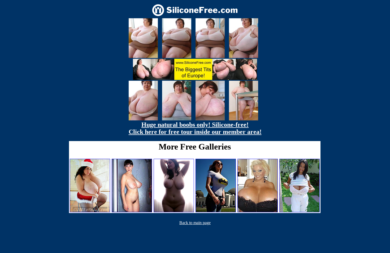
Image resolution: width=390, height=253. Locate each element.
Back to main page (195, 222)
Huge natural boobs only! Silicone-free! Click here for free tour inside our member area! (195, 128)
